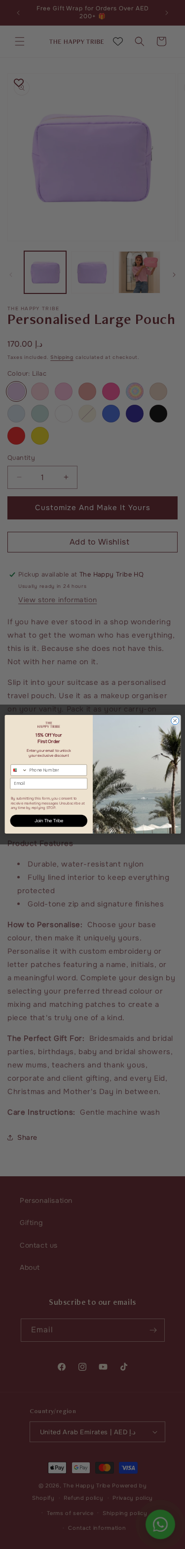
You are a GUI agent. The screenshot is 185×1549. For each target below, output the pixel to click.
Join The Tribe (48, 821)
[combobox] (18, 770)
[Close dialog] (175, 721)
